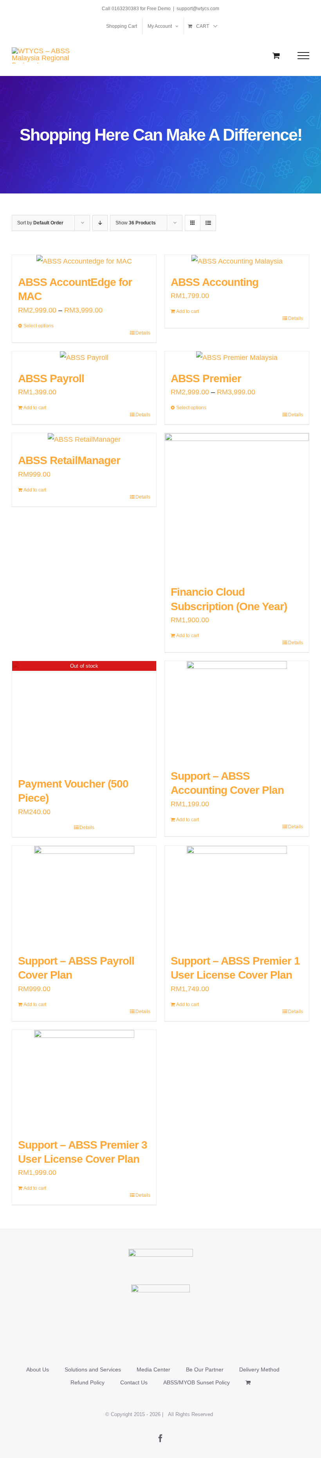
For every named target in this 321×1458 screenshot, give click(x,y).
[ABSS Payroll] (84, 357)
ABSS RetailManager (69, 460)
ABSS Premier (206, 378)
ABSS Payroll (51, 378)
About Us (37, 1369)
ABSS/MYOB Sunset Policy (196, 1382)
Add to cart (187, 311)
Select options (38, 326)
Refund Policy (87, 1382)
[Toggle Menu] (303, 55)
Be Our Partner (205, 1369)
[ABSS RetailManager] (84, 439)
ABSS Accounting (214, 282)
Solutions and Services (93, 1369)
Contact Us (134, 1382)
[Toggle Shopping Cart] (276, 55)
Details (142, 333)
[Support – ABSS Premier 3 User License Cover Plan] (84, 1080)
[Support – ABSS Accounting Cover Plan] (237, 711)
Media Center (153, 1369)
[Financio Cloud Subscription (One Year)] (237, 505)
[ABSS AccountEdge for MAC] (84, 261)
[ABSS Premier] (237, 357)
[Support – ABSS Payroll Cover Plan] (84, 896)
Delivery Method (259, 1369)
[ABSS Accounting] (237, 261)
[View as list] (208, 223)
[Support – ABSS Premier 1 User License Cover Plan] (237, 896)
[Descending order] (100, 223)
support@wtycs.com (198, 8)
